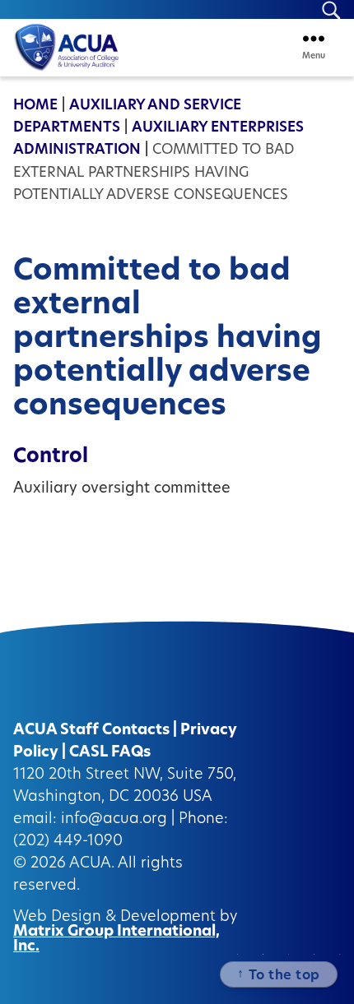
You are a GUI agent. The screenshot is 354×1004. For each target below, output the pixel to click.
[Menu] (313, 38)
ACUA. (91, 864)
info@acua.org (114, 819)
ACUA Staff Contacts (91, 731)
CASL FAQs (110, 753)
